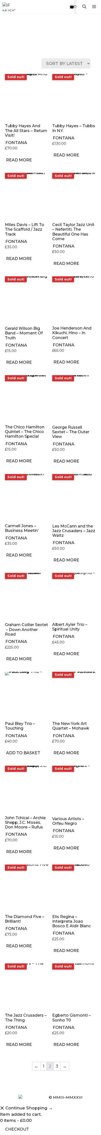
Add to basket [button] (23, 753)
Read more (19, 160)
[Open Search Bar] (84, 7)
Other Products (32, 46)
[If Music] (9, 7)
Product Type (21, 46)
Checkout (17, 1129)
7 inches (43, 46)
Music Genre (9, 46)
